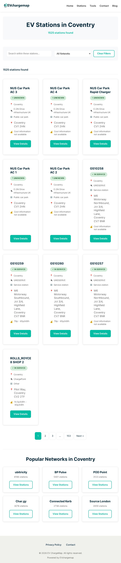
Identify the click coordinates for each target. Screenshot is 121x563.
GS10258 (96, 168)
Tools (93, 5)
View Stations (21, 484)
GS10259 (17, 263)
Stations (81, 5)
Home (70, 5)
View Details (21, 143)
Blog (114, 5)
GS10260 (57, 263)
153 (69, 435)
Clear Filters (104, 53)
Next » (80, 435)
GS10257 (96, 263)
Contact (104, 5)
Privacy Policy (53, 544)
